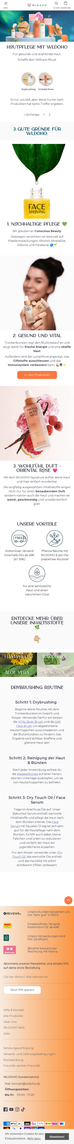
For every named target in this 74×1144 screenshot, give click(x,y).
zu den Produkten (37, 375)
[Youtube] (11, 1109)
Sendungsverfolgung (18, 1048)
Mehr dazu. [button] (34, 1138)
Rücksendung (13, 1060)
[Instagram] (17, 1109)
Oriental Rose (45, 89)
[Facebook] (5, 1109)
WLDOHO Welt (14, 1027)
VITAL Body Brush (30, 721)
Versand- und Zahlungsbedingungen (29, 1054)
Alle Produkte (13, 1016)
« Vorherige (31, 114)
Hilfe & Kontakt (13, 1010)
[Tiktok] (23, 1109)
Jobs (6, 1033)
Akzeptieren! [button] (57, 1136)
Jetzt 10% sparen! (22, 990)
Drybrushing (28, 89)
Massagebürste (27, 774)
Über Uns (10, 1022)
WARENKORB (66, 8)
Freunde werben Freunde (21, 1065)
